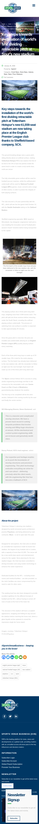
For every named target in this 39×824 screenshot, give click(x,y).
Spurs (17, 674)
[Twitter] (8, 657)
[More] (25, 657)
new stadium (26, 669)
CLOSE (34, 792)
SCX (12, 674)
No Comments (8, 77)
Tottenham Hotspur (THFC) (10, 678)
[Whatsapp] (16, 657)
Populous (5, 674)
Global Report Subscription (12, 764)
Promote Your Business (11, 767)
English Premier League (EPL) (11, 665)
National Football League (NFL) (11, 669)
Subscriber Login (8, 758)
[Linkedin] (12, 657)
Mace (24, 665)
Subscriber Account (9, 761)
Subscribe (14, 818)
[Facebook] (4, 657)
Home (3, 24)
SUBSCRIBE (7, 786)
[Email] (21, 657)
